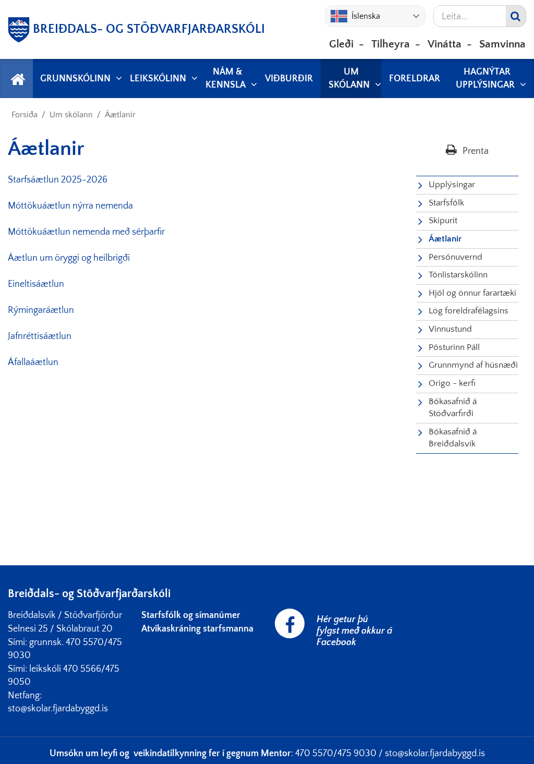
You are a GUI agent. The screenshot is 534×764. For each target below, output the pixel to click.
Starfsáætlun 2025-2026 (57, 180)
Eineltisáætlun (36, 284)
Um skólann (71, 114)
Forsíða (24, 114)
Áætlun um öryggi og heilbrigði (69, 258)
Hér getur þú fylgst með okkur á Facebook (354, 631)
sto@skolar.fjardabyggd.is (435, 753)
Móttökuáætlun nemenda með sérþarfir (86, 232)
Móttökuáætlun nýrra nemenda (70, 206)
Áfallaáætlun (33, 362)
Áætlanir (120, 114)
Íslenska (365, 16)
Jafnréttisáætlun (39, 336)
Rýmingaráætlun (41, 310)
